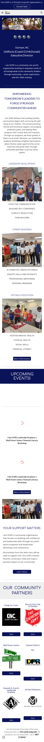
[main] (22, 51)
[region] (22, 5)
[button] (2, 12)
